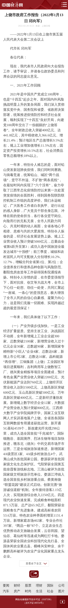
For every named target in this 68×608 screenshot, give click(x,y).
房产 (17, 591)
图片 (61, 591)
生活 (39, 591)
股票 (28, 585)
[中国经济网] (12, 5)
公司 (61, 585)
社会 (50, 591)
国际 (50, 585)
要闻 (6, 585)
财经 (17, 585)
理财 (39, 585)
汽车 (6, 591)
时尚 (28, 591)
